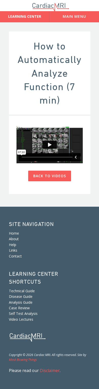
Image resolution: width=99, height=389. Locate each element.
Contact (15, 256)
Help (12, 244)
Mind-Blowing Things (23, 360)
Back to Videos (49, 175)
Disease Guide (20, 296)
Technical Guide (22, 290)
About (14, 238)
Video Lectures (21, 319)
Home (14, 233)
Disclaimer (50, 370)
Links (13, 250)
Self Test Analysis (23, 313)
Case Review (19, 307)
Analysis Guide (20, 302)
